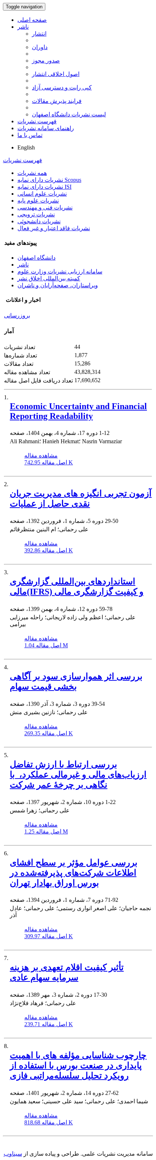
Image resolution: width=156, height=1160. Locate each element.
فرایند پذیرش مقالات (57, 101)
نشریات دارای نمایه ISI (44, 187)
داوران (40, 47)
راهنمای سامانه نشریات (45, 128)
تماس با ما (29, 135)
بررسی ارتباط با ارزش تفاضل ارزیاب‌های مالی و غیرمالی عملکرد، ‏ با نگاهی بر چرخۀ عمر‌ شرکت (78, 774)
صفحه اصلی (32, 20)
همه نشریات (32, 173)
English (26, 147)
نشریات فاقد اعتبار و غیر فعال (53, 228)
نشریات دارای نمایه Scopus (49, 180)
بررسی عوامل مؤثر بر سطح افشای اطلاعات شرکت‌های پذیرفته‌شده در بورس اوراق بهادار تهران (73, 873)
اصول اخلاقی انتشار (55, 74)
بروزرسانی (17, 315)
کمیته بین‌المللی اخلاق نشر (48, 278)
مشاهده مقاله (41, 455)
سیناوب (13, 1154)
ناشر (23, 27)
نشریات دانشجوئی (39, 221)
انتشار (39, 34)
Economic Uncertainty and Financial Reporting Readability (78, 411)
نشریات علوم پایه (38, 200)
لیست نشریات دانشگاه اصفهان (69, 114)
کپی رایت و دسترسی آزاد (62, 87)
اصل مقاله (48, 462)
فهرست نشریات (37, 121)
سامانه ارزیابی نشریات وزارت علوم (59, 271)
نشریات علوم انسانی (42, 194)
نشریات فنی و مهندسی (45, 207)
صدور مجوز (46, 60)
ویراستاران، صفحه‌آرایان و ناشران (57, 285)
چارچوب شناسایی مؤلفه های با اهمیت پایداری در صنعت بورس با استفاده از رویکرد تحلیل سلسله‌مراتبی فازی (78, 1065)
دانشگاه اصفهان (36, 258)
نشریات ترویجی (36, 214)
